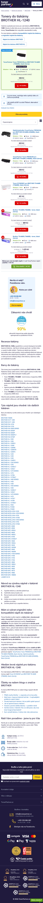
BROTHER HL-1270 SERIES (10, 471)
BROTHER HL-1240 (7, 458)
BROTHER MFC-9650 (8, 545)
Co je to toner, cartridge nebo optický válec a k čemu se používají (22, 96)
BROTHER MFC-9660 (8, 549)
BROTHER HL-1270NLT (8, 477)
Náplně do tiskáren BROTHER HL (14, 44)
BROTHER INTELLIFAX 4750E (10, 517)
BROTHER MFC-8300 (8, 526)
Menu (38, 4)
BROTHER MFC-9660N (8, 551)
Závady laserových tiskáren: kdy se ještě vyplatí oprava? (22, 701)
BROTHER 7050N (6, 418)
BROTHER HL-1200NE (8, 447)
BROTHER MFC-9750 (8, 558)
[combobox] (19, 122)
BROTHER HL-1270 (7, 473)
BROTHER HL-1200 (7, 441)
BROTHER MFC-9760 (8, 560)
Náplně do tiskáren (17, 10)
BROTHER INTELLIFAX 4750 (10, 515)
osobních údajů (24, 781)
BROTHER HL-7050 (7, 505)
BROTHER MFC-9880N (8, 575)
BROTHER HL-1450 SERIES (10, 486)
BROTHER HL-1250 (7, 464)
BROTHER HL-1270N (8, 475)
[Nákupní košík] (27, 3)
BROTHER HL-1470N (8, 500)
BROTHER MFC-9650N (8, 547)
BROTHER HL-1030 (7, 439)
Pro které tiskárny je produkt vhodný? (21, 74)
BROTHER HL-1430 (7, 481)
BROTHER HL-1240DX (8, 460)
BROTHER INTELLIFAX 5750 (10, 522)
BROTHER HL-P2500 (7, 507)
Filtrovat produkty (22, 114)
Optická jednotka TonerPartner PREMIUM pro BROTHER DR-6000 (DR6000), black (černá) (27, 132)
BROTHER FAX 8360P (8, 433)
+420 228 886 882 (15, 296)
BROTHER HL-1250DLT (8, 467)
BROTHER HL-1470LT (8, 498)
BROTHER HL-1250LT (8, 469)
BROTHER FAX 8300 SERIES (10, 428)
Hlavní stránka (5, 10)
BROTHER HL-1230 (7, 456)
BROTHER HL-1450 (7, 488)
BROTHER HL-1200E (7, 445)
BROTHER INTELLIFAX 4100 (10, 511)
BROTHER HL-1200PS (8, 452)
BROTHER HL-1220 (7, 454)
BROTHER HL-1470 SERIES (10, 494)
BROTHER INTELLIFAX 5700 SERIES (12, 520)
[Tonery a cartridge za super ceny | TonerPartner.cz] (7, 4)
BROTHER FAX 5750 (7, 426)
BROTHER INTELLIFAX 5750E (10, 524)
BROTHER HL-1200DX (8, 443)
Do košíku (22, 85)
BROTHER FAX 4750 (7, 424)
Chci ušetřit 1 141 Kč (23, 266)
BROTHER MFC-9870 (8, 570)
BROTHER (27, 10)
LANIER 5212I (5, 577)
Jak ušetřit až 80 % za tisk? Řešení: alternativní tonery (22, 103)
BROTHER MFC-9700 (8, 556)
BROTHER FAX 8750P (8, 437)
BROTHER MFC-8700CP (9, 539)
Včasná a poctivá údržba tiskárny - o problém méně (20, 706)
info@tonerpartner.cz (17, 301)
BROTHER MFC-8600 (8, 532)
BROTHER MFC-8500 (8, 528)
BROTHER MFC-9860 (8, 568)
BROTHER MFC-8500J (8, 530)
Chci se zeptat (16, 305)
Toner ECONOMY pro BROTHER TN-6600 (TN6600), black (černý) (26, 184)
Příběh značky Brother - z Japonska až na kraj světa (20, 695)
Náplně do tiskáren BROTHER (13, 39)
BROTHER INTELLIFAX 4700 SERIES (12, 513)
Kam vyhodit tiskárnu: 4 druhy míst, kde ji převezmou (21, 712)
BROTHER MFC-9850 (8, 566)
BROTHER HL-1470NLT (8, 503)
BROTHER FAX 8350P (8, 430)
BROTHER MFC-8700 (8, 537)
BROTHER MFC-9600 (8, 541)
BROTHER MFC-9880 (8, 573)
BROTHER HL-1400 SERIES (10, 479)
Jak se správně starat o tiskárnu (14, 703)
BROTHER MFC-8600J (8, 534)
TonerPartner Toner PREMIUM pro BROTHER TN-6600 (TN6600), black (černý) (21, 63)
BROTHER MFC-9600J (8, 543)
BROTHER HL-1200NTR (8, 450)
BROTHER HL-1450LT (8, 492)
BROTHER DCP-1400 (8, 422)
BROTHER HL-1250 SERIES (10, 462)
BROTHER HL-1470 (7, 496)
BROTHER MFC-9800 (8, 562)
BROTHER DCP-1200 (8, 420)
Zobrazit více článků (7, 108)
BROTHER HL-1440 (7, 484)
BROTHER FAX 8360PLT (8, 435)
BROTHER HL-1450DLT (8, 490)
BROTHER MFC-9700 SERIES (10, 554)
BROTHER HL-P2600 (7, 509)
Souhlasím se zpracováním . (16, 781)
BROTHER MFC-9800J (8, 564)
